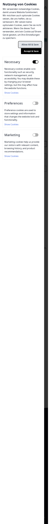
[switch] (35, 61)
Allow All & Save (30, 44)
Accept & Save (31, 51)
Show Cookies (11, 92)
